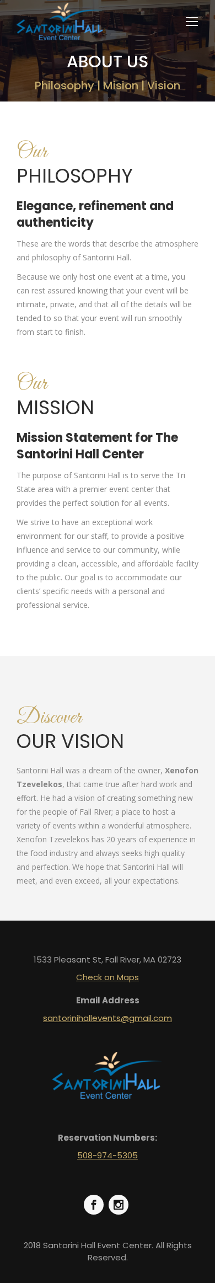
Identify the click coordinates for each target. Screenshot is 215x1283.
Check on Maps (107, 977)
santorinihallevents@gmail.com (107, 1018)
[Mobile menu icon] (191, 21)
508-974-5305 (107, 1155)
